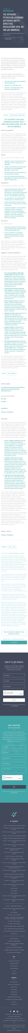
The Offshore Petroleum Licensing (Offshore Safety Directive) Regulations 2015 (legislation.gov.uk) (13, 389)
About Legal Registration (14, 727)
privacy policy (15, 705)
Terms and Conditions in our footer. (17, 553)
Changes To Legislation (7, 412)
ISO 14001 (3, 399)
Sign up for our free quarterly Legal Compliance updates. (14, 633)
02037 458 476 (20, 739)
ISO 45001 (3, 401)
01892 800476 (7, 739)
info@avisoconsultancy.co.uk (14, 741)
